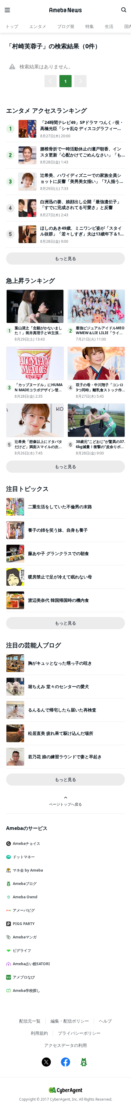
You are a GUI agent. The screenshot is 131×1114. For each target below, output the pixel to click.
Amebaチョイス (26, 843)
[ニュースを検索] (123, 10)
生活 (109, 26)
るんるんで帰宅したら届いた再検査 (62, 710)
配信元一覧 (30, 1021)
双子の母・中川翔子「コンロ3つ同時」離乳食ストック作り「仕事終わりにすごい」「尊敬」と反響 (99, 392)
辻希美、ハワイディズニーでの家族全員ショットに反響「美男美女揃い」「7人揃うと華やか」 (82, 181)
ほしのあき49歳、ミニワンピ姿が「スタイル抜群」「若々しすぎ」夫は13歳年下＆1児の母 (82, 234)
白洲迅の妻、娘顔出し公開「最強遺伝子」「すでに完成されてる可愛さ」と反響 (80, 205)
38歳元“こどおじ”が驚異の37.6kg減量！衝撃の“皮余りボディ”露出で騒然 (100, 446)
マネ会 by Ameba (28, 870)
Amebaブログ (25, 883)
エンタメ (37, 26)
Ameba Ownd (25, 897)
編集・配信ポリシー (70, 1021)
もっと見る (65, 258)
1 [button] (65, 81)
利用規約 (39, 1033)
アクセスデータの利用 (65, 1045)
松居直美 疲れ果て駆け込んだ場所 (60, 733)
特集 (89, 26)
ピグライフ (22, 950)
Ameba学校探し (26, 990)
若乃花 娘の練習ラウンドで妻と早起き (65, 756)
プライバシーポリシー (79, 1033)
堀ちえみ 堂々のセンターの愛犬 (58, 686)
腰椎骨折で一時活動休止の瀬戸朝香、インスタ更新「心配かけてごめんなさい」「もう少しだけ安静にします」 (80, 154)
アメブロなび (24, 977)
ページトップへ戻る (65, 804)
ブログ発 (65, 26)
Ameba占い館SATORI (31, 963)
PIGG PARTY (23, 923)
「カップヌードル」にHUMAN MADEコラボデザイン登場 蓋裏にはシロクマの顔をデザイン (38, 392)
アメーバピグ (24, 910)
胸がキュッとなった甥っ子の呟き (60, 663)
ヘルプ (105, 1021)
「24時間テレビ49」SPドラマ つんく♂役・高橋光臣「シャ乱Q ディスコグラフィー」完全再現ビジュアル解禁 (82, 128)
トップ (11, 26)
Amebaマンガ (25, 937)
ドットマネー (24, 856)
